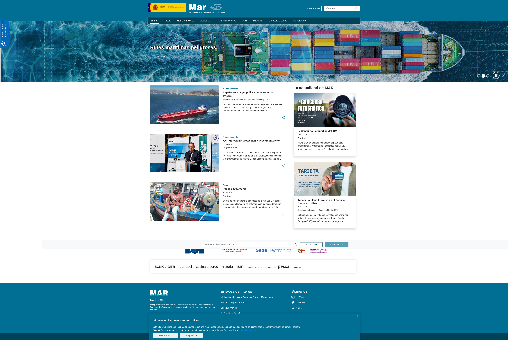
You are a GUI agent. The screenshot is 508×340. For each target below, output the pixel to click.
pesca (283, 266)
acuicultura (164, 266)
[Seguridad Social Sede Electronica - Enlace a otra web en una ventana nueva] (273, 249)
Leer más (160, 56)
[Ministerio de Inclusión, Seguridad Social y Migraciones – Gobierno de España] (167, 7)
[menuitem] (154, 20)
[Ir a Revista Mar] (205, 7)
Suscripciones (313, 8)
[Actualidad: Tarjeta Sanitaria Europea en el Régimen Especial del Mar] (325, 179)
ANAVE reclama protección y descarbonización (251, 140)
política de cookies (251, 330)
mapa (250, 267)
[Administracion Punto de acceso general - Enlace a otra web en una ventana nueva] (234, 249)
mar (257, 267)
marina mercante (268, 267)
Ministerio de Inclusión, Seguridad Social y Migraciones (247, 297)
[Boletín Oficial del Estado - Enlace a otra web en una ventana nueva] (195, 249)
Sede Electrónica (229, 308)
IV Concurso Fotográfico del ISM (317, 131)
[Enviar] (356, 8)
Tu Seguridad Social (230, 313)
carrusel (186, 266)
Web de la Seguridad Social (234, 302)
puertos (297, 267)
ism (240, 266)
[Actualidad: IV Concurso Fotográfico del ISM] (325, 110)
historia (227, 266)
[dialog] (254, 326)
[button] (483, 76)
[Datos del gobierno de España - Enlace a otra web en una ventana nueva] (312, 249)
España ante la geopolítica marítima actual (248, 92)
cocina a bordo (207, 266)
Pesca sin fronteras (234, 188)
